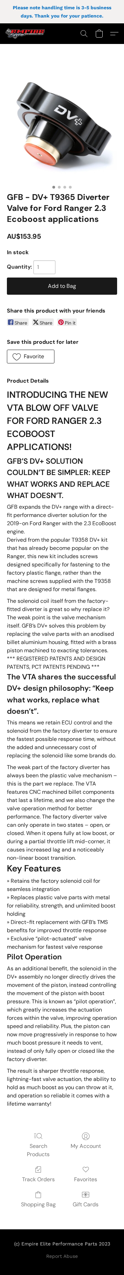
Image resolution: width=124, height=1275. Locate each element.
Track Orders (38, 1179)
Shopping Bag (38, 1204)
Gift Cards (86, 1204)
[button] (26, 33)
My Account (86, 1146)
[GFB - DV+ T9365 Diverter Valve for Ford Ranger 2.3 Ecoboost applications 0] (62, 126)
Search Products (38, 1150)
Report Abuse (62, 1256)
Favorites (85, 1179)
